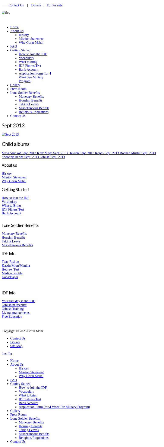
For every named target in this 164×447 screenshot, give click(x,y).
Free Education (12, 316)
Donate (37, 5)
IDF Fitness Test (13, 209)
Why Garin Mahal (14, 181)
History (7, 173)
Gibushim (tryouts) (14, 305)
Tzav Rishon (10, 261)
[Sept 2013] (10, 134)
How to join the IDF (15, 198)
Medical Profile (12, 273)
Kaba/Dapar (10, 277)
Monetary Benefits (14, 233)
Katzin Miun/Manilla (16, 265)
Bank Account (11, 213)
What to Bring (11, 205)
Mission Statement (14, 177)
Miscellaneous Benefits (17, 245)
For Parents (54, 5)
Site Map (16, 346)
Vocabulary (9, 201)
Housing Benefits (13, 237)
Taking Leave (11, 241)
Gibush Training (13, 309)
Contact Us (16, 5)
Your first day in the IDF (18, 301)
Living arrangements (15, 312)
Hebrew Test (10, 269)
